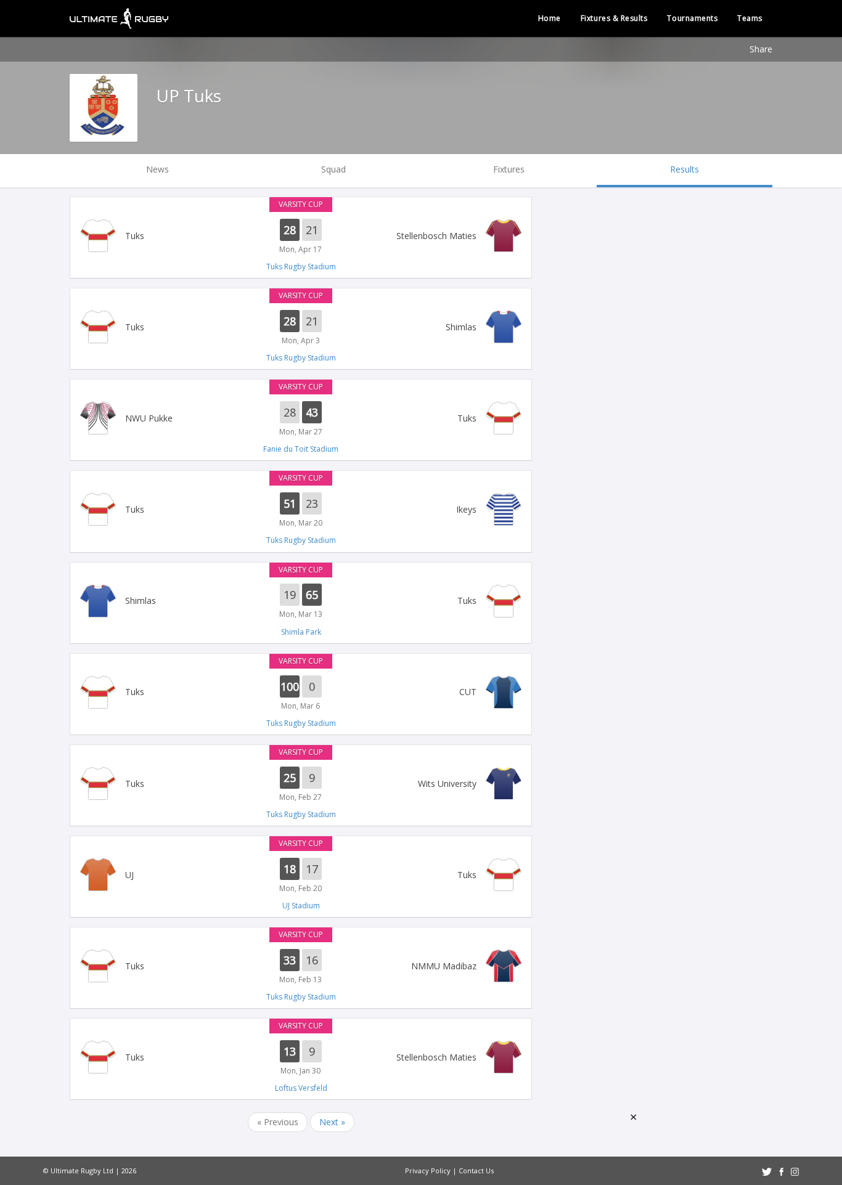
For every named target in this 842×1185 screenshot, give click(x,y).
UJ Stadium (301, 905)
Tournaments (692, 18)
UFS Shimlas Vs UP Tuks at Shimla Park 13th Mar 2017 (301, 602)
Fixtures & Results (614, 18)
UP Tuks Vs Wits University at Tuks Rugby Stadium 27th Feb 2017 (301, 784)
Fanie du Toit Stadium (300, 449)
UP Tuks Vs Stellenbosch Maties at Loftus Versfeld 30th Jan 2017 (301, 1058)
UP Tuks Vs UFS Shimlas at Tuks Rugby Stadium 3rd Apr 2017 (301, 327)
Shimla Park (301, 632)
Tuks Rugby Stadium (301, 266)
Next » (332, 1122)
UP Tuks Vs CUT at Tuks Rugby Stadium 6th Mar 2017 (301, 693)
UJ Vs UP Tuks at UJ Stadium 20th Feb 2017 (301, 875)
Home (549, 18)
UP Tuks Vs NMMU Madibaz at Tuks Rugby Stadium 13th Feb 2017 (301, 967)
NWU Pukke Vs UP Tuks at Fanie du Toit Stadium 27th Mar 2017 (301, 419)
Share (761, 49)
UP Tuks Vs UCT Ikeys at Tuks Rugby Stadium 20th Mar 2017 (301, 510)
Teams (749, 18)
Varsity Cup (301, 204)
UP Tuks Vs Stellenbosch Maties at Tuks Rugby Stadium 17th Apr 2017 (301, 236)
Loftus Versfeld (301, 1088)
